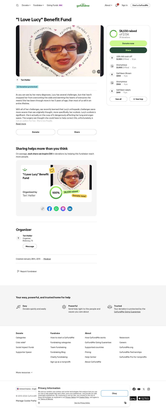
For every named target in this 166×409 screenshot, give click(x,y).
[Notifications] (116, 5)
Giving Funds (54, 5)
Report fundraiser (28, 271)
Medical (47, 259)
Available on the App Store (144, 398)
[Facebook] (49, 208)
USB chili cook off (124, 56)
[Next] (99, 72)
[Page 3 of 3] (24, 72)
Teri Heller (27, 236)
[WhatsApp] (56, 208)
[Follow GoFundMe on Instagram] (148, 389)
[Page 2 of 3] (22, 72)
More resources (23, 372)
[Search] (17, 5)
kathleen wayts (123, 90)
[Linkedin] (69, 208)
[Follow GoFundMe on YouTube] (138, 389)
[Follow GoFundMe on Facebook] (134, 389)
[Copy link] (42, 208)
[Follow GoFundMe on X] (143, 389)
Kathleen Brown (123, 73)
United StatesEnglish (28, 389)
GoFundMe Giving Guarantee (127, 312)
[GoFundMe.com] (83, 5)
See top (139, 99)
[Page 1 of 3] (20, 72)
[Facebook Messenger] (63, 208)
